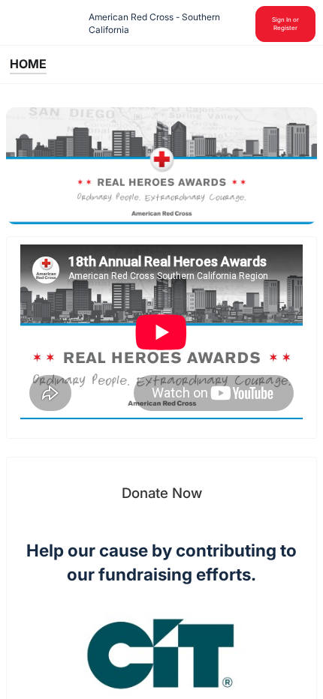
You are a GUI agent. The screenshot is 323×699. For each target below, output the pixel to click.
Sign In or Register (285, 24)
